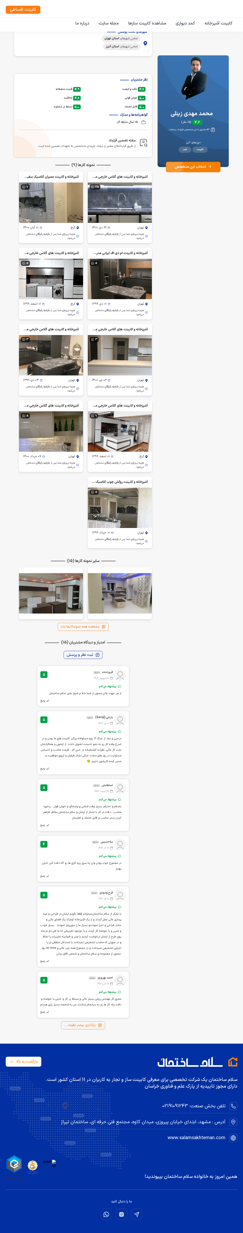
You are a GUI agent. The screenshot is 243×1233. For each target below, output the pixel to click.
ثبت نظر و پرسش (80, 655)
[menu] (121, 24)
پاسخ (42, 701)
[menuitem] (218, 23)
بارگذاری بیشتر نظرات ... (80, 1025)
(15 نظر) (186, 122)
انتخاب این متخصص (193, 167)
